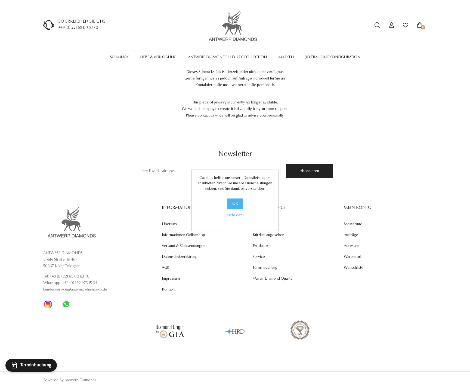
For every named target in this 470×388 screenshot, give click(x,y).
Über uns (169, 224)
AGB (165, 268)
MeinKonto (353, 224)
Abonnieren (309, 171)
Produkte (260, 246)
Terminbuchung (265, 268)
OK (235, 204)
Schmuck (119, 57)
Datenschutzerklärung (179, 257)
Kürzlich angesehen (268, 235)
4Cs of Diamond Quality (272, 279)
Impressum (171, 279)
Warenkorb (353, 257)
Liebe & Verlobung (158, 57)
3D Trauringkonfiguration (332, 57)
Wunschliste (353, 268)
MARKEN (286, 57)
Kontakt (168, 290)
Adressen (351, 246)
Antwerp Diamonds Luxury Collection (227, 57)
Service (259, 257)
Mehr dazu (235, 215)
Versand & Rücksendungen (183, 246)
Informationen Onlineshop (183, 235)
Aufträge (351, 235)
